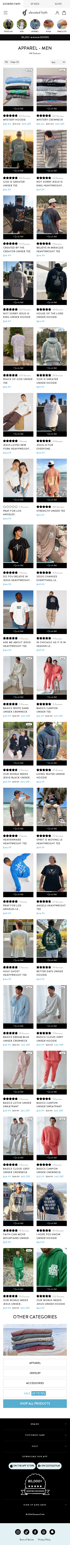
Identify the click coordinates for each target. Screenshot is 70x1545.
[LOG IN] (57, 13)
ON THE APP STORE (23, 1465)
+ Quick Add (18, 108)
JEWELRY (35, 1373)
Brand (35, 1424)
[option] (35, 37)
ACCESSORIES (35, 1383)
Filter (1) (14, 62)
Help (35, 1446)
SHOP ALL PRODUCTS (35, 1403)
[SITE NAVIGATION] (5, 12)
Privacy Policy (44, 1539)
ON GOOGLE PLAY (50, 1465)
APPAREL (35, 1363)
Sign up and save (35, 1504)
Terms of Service (27, 1539)
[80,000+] (35, 1494)
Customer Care (35, 1435)
